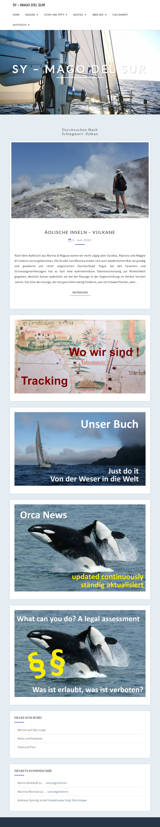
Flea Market (120, 14)
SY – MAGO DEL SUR (29, 4)
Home (16, 14)
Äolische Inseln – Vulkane (80, 232)
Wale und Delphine (30, 738)
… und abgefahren (54, 783)
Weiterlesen (81, 292)
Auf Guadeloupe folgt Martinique (65, 800)
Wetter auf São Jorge (32, 730)
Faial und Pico (27, 747)
